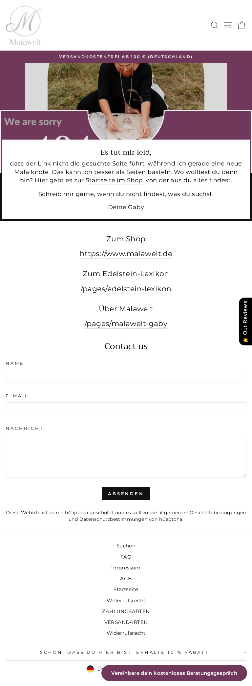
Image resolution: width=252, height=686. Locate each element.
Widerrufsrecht (126, 600)
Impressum (126, 567)
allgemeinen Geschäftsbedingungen (202, 513)
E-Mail (17, 395)
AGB (126, 578)
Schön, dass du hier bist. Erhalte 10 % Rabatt (124, 652)
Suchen (126, 545)
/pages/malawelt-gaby (126, 323)
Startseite (126, 589)
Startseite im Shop (114, 180)
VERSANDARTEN (126, 622)
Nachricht (25, 428)
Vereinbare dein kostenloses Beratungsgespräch (174, 673)
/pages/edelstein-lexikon (126, 288)
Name (15, 363)
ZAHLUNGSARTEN (126, 611)
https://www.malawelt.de (126, 253)
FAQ (126, 557)
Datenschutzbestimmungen (113, 519)
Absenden (126, 493)
